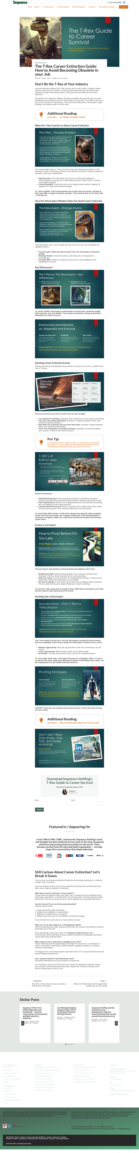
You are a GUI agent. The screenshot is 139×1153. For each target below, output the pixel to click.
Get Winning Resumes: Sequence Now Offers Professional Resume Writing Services (67, 1011)
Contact (113, 1065)
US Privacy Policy (11, 1143)
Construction (23, 1138)
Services (38, 1065)
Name (37, 800)
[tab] (65, 1044)
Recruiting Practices (62, 1138)
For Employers (9, 1086)
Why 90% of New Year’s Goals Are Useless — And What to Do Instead (49, 983)
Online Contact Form (118, 1094)
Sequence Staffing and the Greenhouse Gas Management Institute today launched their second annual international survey (104, 1012)
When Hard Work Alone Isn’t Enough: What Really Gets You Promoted (90, 983)
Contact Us (123, 7)
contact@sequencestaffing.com (122, 1090)
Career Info (78, 1065)
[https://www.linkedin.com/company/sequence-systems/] (124, 2)
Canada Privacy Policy (24, 1143)
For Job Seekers (10, 1065)
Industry (22, 1137)
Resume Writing (40, 1137)
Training (49, 1137)
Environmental (32, 1138)
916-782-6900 (116, 1079)
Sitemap (63, 1137)
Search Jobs (30, 1137)
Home (29, 7)
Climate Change (43, 1138)
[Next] (116, 1023)
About (17, 1137)
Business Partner (10, 1073)
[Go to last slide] (36, 855)
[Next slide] (102, 855)
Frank (38, 78)
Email (73, 800)
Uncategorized (40, 63)
